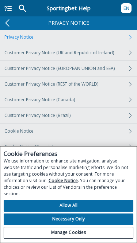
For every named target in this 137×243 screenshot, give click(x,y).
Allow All (68, 205)
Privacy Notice (19, 37)
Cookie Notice (19, 131)
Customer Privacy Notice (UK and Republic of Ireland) (59, 53)
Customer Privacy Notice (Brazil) (37, 115)
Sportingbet (69, 8)
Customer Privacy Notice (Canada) (39, 100)
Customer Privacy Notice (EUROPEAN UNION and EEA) (59, 68)
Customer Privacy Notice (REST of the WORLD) (51, 84)
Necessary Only (68, 219)
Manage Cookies (68, 232)
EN (126, 8)
